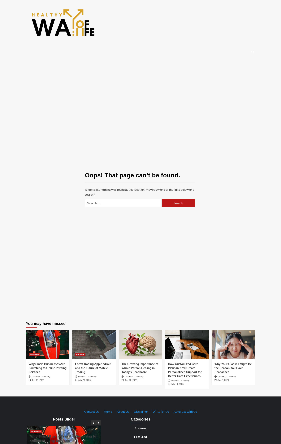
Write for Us (161, 411)
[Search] (252, 52)
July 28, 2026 (84, 380)
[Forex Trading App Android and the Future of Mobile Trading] (94, 344)
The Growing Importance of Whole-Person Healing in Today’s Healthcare (140, 368)
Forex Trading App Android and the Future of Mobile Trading (93, 368)
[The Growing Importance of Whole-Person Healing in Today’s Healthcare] (140, 344)
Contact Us (91, 411)
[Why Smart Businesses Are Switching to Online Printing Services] (47, 344)
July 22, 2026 (131, 380)
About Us (123, 411)
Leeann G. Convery (41, 376)
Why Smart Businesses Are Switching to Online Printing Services (48, 368)
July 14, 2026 (177, 384)
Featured (140, 436)
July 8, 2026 (223, 380)
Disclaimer (141, 411)
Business (34, 354)
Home (108, 411)
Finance (80, 354)
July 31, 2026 (38, 380)
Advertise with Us (185, 411)
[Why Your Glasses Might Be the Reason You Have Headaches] (233, 344)
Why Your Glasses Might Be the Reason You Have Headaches (233, 368)
